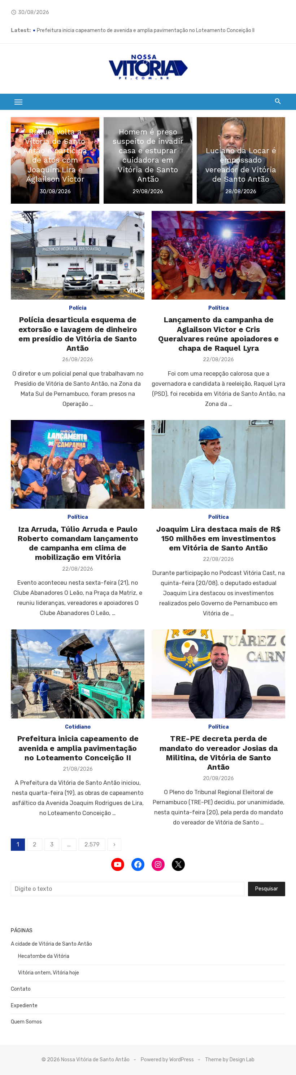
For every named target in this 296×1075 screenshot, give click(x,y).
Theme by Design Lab (229, 1060)
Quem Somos (26, 1022)
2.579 (92, 844)
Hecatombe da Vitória (43, 956)
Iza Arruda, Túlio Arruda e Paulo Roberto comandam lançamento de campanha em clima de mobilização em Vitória (77, 543)
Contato (21, 989)
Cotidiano (78, 727)
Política (218, 308)
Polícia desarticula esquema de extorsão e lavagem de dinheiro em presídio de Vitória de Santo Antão (77, 334)
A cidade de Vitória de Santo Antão (51, 944)
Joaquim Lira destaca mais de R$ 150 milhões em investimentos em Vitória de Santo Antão (218, 539)
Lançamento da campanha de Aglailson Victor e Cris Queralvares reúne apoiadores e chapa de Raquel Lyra (218, 334)
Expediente (24, 1006)
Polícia (78, 308)
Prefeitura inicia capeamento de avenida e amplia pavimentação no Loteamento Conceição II (78, 748)
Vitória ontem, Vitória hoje (48, 973)
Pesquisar (266, 889)
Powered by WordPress (167, 1060)
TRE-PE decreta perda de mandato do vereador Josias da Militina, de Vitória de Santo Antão (219, 752)
